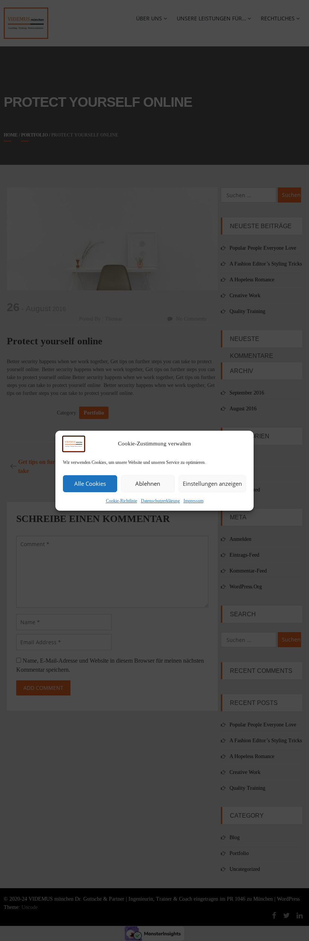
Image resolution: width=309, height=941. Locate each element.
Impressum (193, 501)
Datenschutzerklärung (160, 501)
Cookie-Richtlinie (121, 501)
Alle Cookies (90, 483)
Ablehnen (147, 483)
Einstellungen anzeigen (212, 483)
